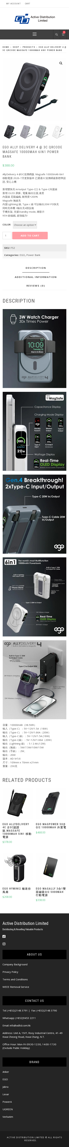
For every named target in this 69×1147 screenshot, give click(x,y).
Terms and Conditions (15, 979)
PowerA (7, 1101)
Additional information (36, 277)
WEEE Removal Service (16, 986)
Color (7, 224)
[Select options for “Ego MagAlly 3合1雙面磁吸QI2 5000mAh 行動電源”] (51, 868)
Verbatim (8, 1116)
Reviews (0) (35, 285)
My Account (13, 3)
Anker (6, 1071)
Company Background (15, 964)
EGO (22, 255)
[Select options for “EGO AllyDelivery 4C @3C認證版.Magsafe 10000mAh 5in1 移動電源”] (18, 804)
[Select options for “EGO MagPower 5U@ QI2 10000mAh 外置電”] (51, 804)
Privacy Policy (10, 971)
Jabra (5, 1086)
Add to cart (30, 235)
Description (36, 267)
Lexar (6, 1094)
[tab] (35, 268)
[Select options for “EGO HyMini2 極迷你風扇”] (18, 868)
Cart (27, 3)
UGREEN (8, 1109)
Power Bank (33, 255)
